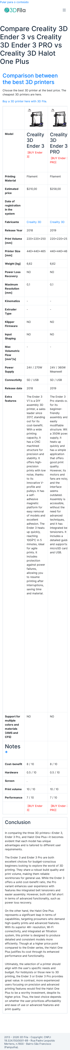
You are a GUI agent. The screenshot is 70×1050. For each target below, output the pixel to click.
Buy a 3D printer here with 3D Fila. (25, 101)
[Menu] (64, 10)
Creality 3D (34, 222)
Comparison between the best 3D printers (30, 78)
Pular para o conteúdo (14, 2)
